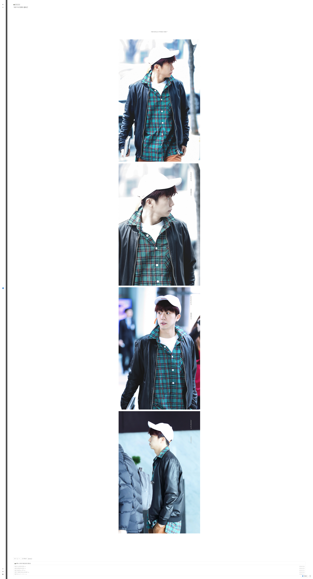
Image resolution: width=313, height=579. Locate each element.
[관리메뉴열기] (310, 576)
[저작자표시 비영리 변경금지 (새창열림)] (30, 558)
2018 (20, 563)
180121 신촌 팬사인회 (19, 566)
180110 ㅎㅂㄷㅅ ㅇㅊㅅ (19, 574)
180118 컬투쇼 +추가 (19, 570)
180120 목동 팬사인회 (19, 568)
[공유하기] (18, 558)
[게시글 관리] (19, 558)
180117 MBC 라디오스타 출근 (21, 572)
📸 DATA (16, 563)
